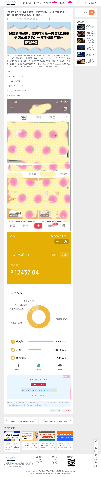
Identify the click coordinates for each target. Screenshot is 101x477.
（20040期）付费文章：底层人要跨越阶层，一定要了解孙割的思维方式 (90, 43)
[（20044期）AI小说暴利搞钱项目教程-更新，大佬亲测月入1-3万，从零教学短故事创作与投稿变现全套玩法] (81, 61)
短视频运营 (16, 444)
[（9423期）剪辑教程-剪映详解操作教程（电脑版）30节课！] (12, 436)
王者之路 (66, 2)
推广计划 (54, 464)
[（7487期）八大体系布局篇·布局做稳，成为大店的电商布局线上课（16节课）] (30, 436)
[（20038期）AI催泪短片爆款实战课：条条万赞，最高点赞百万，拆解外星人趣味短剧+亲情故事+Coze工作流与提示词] (81, 27)
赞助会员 (51, 2)
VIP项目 (38, 3)
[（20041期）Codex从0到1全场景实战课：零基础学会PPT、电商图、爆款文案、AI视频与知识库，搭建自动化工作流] (81, 54)
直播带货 (52, 443)
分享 (52, 410)
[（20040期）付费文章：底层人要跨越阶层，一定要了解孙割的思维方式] (81, 40)
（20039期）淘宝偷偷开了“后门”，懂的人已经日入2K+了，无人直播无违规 (90, 50)
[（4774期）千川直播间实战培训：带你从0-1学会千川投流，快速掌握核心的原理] (47, 436)
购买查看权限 (39, 384)
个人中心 (38, 460)
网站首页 (28, 3)
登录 (94, 3)
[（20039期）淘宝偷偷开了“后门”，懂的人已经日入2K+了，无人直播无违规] (81, 47)
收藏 (59, 410)
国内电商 (26, 443)
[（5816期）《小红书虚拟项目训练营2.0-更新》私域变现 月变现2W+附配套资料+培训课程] (65, 436)
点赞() (67, 410)
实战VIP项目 (22, 19)
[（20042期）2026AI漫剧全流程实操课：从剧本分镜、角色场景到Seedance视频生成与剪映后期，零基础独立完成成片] (81, 34)
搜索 (92, 12)
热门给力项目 (31, 19)
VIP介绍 (54, 460)
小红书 (69, 443)
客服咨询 (54, 462)
